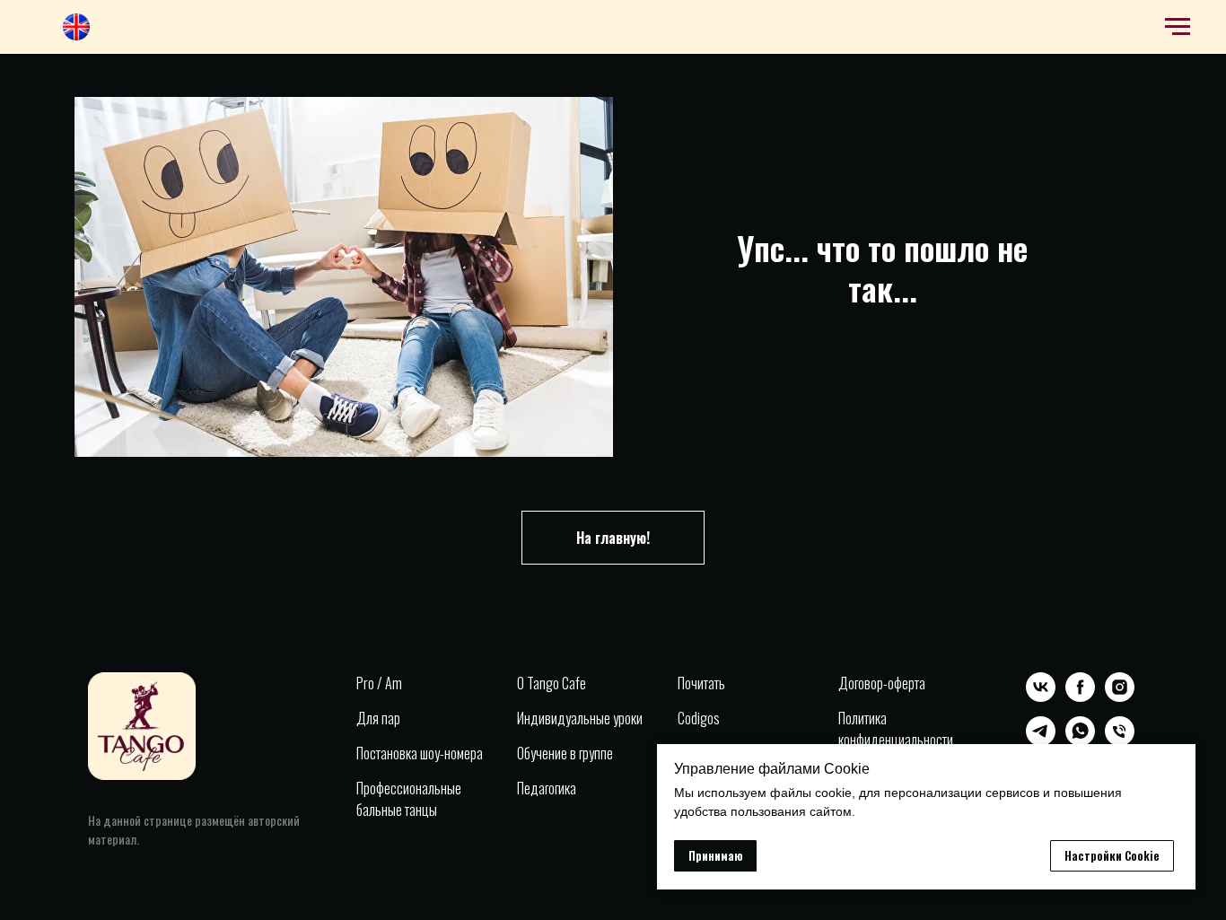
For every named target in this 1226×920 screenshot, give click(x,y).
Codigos (699, 718)
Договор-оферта (881, 683)
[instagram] (1119, 697)
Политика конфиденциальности (895, 728)
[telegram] (1040, 741)
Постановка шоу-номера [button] (419, 753)
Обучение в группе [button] (565, 753)
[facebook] (1080, 697)
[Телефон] (1119, 741)
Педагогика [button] (546, 788)
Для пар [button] (378, 718)
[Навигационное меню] (1177, 27)
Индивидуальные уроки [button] (580, 718)
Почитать (701, 683)
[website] (76, 35)
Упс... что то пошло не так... (882, 267)
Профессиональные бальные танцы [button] (408, 798)
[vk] (1040, 697)
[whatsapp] (1080, 741)
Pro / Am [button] (379, 683)
